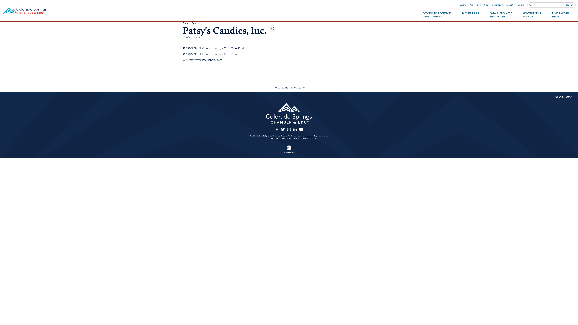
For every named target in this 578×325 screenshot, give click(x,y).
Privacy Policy (311, 136)
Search (569, 5)
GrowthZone (297, 87)
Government (532, 15)
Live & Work (560, 15)
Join (472, 5)
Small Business (501, 15)
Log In (521, 5)
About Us (510, 5)
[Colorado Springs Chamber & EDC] (24, 10)
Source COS (482, 5)
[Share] (272, 28)
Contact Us (323, 136)
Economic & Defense (437, 15)
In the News (497, 5)
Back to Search (191, 23)
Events (463, 5)
